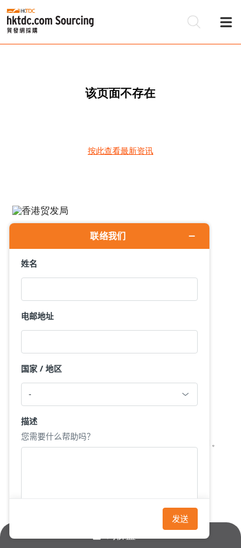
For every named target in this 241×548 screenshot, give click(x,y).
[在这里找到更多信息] (109, 381)
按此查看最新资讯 (120, 150)
